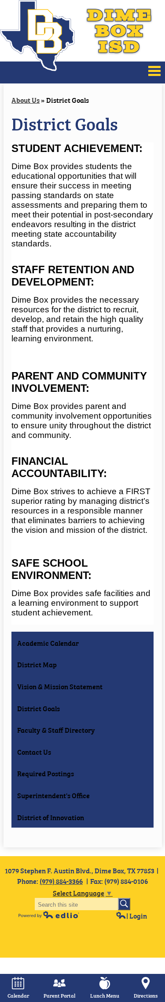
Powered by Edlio (49, 914)
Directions (146, 995)
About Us (25, 99)
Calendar (18, 995)
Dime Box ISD (119, 30)
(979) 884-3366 (61, 880)
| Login (136, 915)
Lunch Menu (104, 995)
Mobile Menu (154, 71)
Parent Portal (59, 995)
